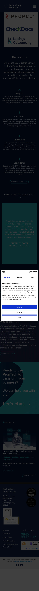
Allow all (19, 307)
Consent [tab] (7, 277)
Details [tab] (19, 277)
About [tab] (32, 277)
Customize (18, 312)
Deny (19, 317)
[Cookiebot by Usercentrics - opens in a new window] (29, 272)
